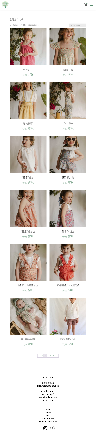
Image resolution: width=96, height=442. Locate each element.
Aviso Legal (48, 394)
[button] (91, 5)
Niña (47, 415)
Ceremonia (48, 418)
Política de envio (48, 397)
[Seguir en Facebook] (52, 428)
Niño (48, 412)
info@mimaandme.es (48, 386)
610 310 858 (48, 383)
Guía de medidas (48, 421)
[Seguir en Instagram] (45, 428)
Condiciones (48, 391)
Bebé (47, 409)
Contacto (48, 377)
